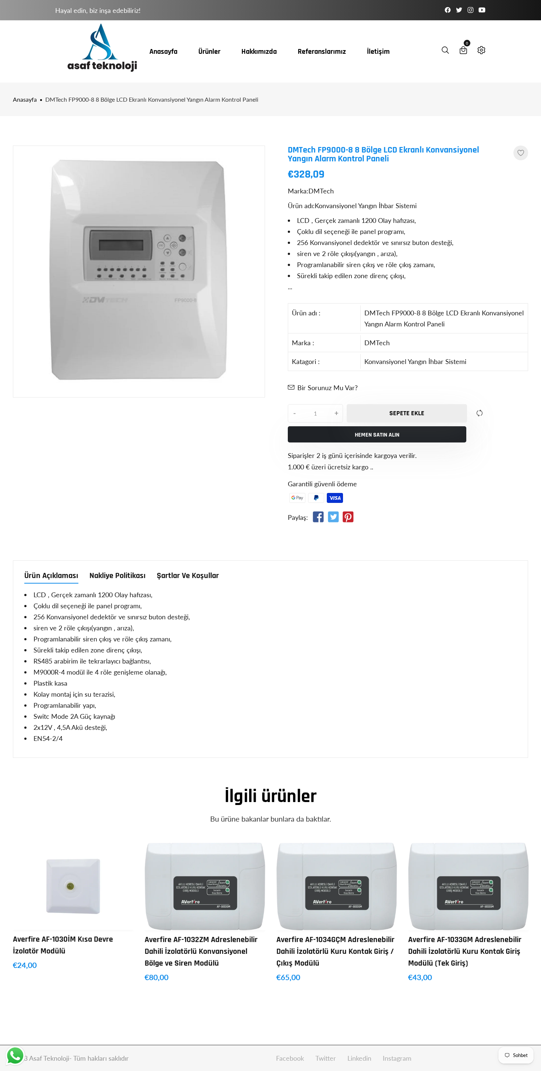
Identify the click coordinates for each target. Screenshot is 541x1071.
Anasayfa (163, 51)
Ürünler (209, 51)
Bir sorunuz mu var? (327, 388)
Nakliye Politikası (117, 576)
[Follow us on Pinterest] (348, 518)
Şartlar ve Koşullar (188, 576)
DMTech (377, 343)
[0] (463, 51)
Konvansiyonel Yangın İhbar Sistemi (415, 361)
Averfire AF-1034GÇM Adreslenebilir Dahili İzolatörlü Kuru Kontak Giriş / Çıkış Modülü (335, 952)
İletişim (378, 51)
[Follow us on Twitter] (333, 518)
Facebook (291, 1058)
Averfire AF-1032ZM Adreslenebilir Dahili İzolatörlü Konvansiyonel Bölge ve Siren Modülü (201, 952)
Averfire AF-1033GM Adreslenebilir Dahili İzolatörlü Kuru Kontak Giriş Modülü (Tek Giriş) (464, 952)
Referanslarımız (322, 51)
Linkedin (360, 1058)
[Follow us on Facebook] (318, 518)
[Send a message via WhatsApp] (15, 1055)
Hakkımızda (259, 51)
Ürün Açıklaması (51, 576)
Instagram (397, 1058)
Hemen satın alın (377, 435)
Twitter (326, 1058)
